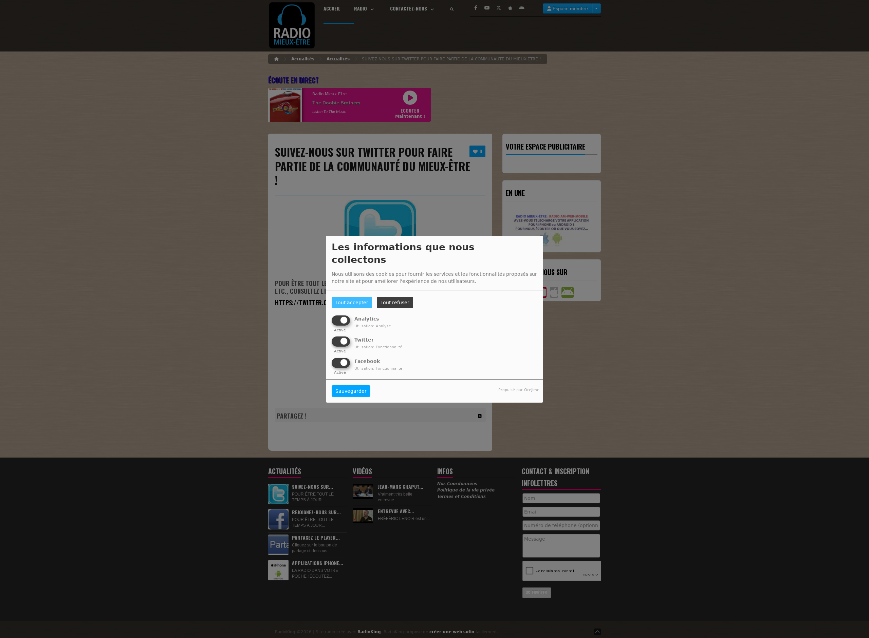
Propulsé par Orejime (518, 390)
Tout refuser (395, 302)
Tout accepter (351, 302)
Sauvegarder (351, 391)
